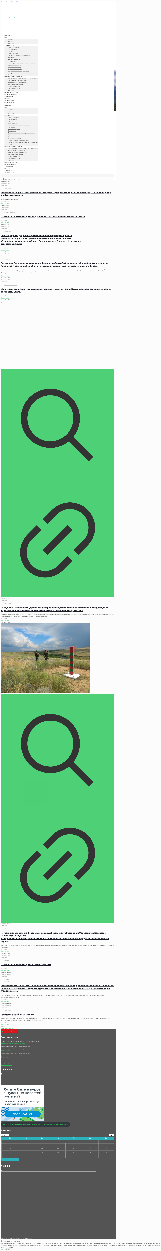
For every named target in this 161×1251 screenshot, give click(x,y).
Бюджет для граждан (10, 212)
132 (4, 1026)
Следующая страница (7, 1028)
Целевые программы (10, 285)
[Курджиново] (11, 17)
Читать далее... (5, 203)
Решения (6, 981)
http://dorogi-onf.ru (6, 1058)
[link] (19, 179)
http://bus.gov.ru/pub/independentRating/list (13, 1043)
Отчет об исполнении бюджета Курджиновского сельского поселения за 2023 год (43, 216)
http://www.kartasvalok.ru (8, 1050)
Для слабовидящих (9, 1031)
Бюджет (6, 960)
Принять (8, 1249)
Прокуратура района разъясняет (18, 1014)
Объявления (7, 188)
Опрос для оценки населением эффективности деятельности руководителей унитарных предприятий (35, 1124)
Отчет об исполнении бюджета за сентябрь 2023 (26, 964)
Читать (3, 1249)
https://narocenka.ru (6, 1065)
